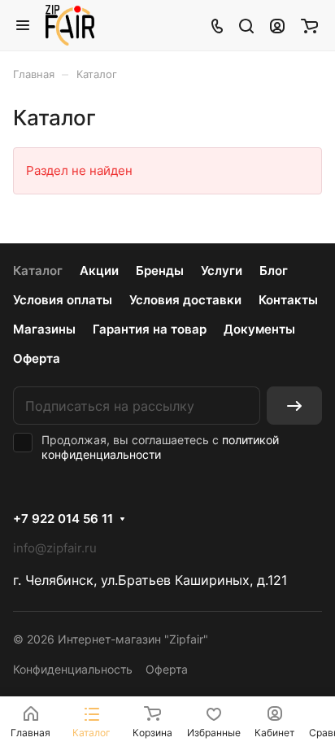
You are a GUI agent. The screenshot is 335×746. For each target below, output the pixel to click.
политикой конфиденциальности (160, 447)
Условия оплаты (62, 300)
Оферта (36, 358)
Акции (99, 270)
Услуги (221, 270)
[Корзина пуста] (309, 25)
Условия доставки (185, 300)
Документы (259, 329)
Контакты (288, 300)
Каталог (38, 270)
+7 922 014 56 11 (63, 519)
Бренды (160, 270)
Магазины (44, 329)
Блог (273, 270)
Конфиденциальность (73, 669)
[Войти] (277, 25)
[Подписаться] (294, 405)
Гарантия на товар (150, 329)
